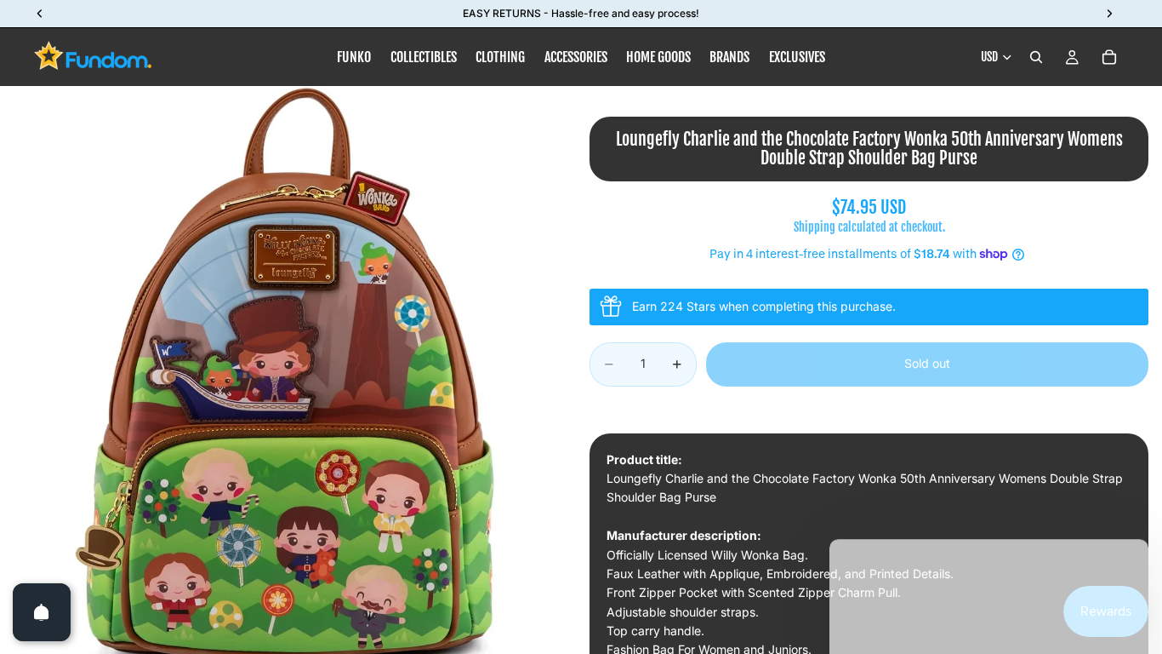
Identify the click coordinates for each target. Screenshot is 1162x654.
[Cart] (1109, 57)
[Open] (42, 612)
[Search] (1036, 57)
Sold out (927, 363)
